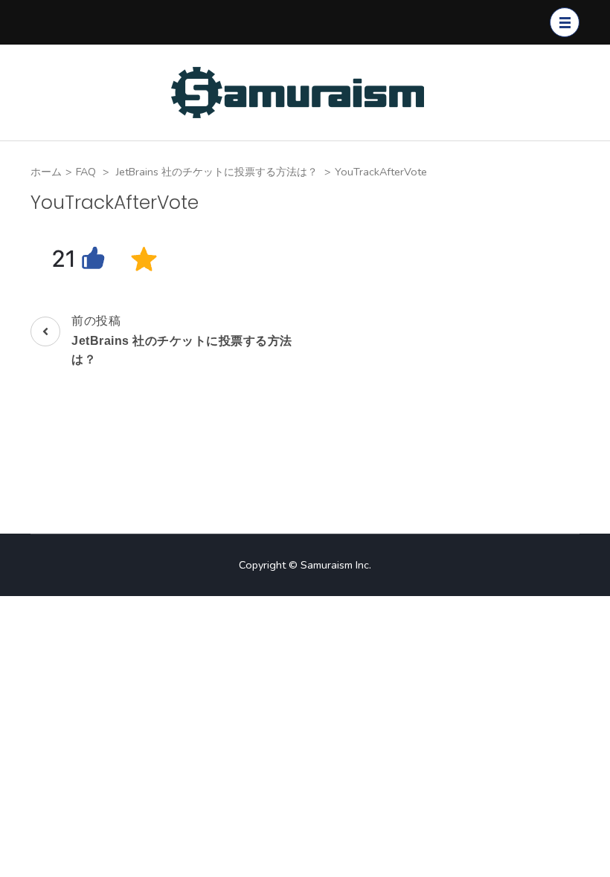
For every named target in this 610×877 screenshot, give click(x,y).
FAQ (86, 171)
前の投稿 (181, 339)
